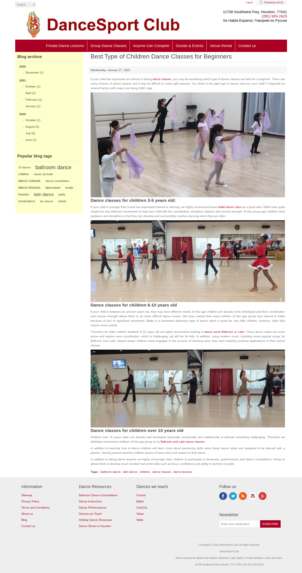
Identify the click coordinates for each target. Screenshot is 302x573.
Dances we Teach (90, 513)
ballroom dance (53, 167)
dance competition (57, 181)
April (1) (30, 93)
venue (62, 201)
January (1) (32, 106)
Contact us (247, 46)
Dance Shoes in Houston (95, 526)
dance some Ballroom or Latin (224, 331)
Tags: (94, 471)
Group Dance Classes (108, 46)
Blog (24, 519)
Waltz (139, 519)
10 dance (24, 167)
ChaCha (141, 507)
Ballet (140, 501)
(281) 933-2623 (274, 16)
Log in (249, 2)
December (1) (34, 72)
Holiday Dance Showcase (95, 519)
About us (27, 513)
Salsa (140, 513)
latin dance (44, 194)
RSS (243, 496)
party (62, 194)
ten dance (46, 201)
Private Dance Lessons (65, 46)
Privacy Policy (30, 501)
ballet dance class (229, 207)
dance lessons (29, 187)
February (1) (33, 99)
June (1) (30, 139)
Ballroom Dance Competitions (98, 495)
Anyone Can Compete (151, 46)
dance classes (29, 181)
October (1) (32, 86)
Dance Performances (92, 507)
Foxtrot (141, 495)
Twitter (233, 496)
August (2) (32, 126)
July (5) (30, 133)
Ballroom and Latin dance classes (182, 441)
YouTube (253, 496)
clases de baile (43, 174)
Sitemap (26, 495)
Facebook (223, 496)
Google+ (262, 496)
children (23, 174)
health (69, 187)
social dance (26, 201)
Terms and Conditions (35, 507)
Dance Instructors (90, 501)
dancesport (52, 187)
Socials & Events (189, 46)
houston (23, 194)
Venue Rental (221, 46)
